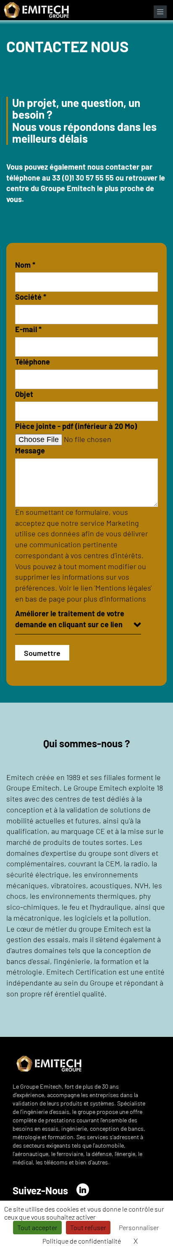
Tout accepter (37, 1227)
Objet (24, 394)
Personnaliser (139, 1227)
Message (30, 450)
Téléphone (32, 361)
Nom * (25, 264)
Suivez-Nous (40, 1190)
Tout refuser (88, 1227)
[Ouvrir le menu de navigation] (160, 11)
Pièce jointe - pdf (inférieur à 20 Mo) (76, 426)
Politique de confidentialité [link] (81, 1241)
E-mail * (28, 329)
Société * (30, 296)
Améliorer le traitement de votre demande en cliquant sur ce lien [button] (69, 619)
